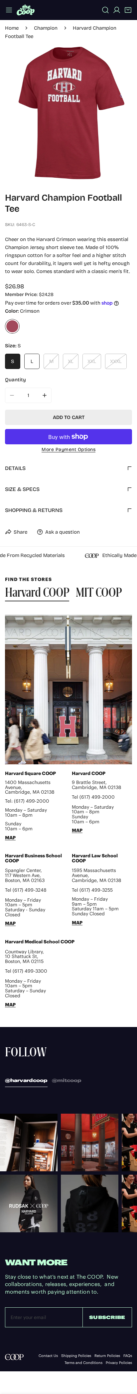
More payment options (68, 449)
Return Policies (107, 1356)
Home (12, 28)
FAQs (127, 1356)
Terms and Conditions (83, 1363)
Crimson (12, 326)
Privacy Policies (119, 1363)
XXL (91, 361)
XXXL (116, 361)
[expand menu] (9, 10)
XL (70, 361)
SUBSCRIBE (107, 1317)
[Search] (105, 10)
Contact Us (48, 1356)
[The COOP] (25, 9)
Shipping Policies (76, 1356)
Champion (46, 28)
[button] (128, 10)
